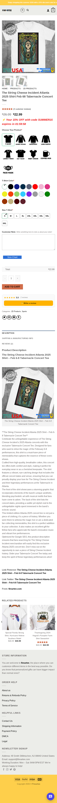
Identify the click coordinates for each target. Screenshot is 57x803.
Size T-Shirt (7, 210)
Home (5, 89)
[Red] (35, 186)
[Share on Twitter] (4, 317)
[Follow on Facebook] (4, 769)
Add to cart (12, 287)
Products (15, 89)
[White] (5, 186)
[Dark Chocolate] (17, 201)
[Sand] (11, 201)
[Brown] (5, 201)
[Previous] (6, 47)
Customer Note (9, 232)
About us (6, 690)
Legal (4, 741)
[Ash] (41, 194)
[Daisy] (5, 194)
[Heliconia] (47, 186)
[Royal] (17, 186)
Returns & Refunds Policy (14, 695)
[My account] (48, 10)
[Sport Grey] (35, 194)
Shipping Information (11, 726)
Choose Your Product (12, 130)
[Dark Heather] (29, 186)
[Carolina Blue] (23, 194)
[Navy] (23, 186)
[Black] (11, 186)
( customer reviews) (22, 109)
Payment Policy (9, 731)
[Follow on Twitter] (11, 769)
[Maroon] (23, 201)
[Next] (50, 47)
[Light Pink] (41, 186)
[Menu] (22, 10)
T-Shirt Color (8, 181)
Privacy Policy (8, 700)
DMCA (5, 736)
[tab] (28, 333)
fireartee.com (15, 589)
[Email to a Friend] (9, 317)
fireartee (25, 663)
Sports (24, 311)
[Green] (47, 194)
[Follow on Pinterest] (14, 769)
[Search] (28, 10)
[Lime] (17, 194)
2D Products (29, 89)
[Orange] (11, 194)
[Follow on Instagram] (7, 769)
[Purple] (29, 194)
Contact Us (7, 721)
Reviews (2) (7, 344)
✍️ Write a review (28, 303)
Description (8, 333)
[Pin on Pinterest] (14, 317)
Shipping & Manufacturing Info (17, 338)
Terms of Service (10, 705)
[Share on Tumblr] (19, 317)
